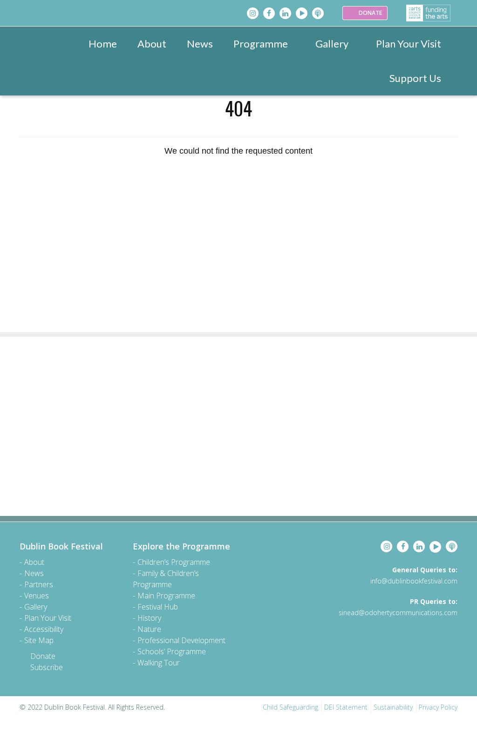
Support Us (415, 78)
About (151, 43)
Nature (149, 629)
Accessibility (43, 629)
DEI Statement (346, 707)
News (200, 43)
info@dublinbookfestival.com (413, 580)
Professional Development (181, 640)
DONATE (369, 13)
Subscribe (46, 667)
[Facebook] (269, 13)
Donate (42, 656)
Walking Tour (158, 662)
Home (103, 43)
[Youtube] (301, 13)
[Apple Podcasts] (318, 13)
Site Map (39, 640)
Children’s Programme (173, 562)
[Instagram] (253, 13)
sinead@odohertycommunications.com (398, 612)
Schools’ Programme (171, 651)
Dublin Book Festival (61, 546)
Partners (38, 584)
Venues (36, 595)
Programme (260, 43)
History (149, 618)
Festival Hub (157, 607)
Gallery (331, 43)
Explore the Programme (181, 546)
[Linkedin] (285, 13)
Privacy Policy (438, 707)
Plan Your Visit (408, 43)
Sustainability (393, 707)
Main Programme (166, 595)
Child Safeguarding (290, 707)
